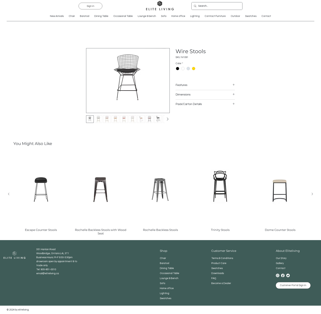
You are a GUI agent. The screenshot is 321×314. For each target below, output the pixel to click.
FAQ (213, 278)
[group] (160, 194)
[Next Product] (312, 194)
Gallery (280, 263)
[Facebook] (283, 275)
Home (89, 36)
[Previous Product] (9, 194)
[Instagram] (277, 275)
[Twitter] (288, 275)
